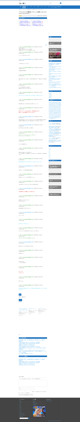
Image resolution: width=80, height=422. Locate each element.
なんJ (34, 6)
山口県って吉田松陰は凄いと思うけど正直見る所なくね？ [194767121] (29, 346)
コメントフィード (35, 403)
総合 (20, 6)
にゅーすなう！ (56, 111)
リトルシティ (52, 115)
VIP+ (31, 6)
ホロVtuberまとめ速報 (54, 117)
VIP (27, 6)
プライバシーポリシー (56, 7)
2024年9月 (50, 93)
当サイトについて (52, 7)
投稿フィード (34, 402)
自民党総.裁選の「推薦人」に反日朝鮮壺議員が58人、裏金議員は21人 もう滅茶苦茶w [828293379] (55, 64)
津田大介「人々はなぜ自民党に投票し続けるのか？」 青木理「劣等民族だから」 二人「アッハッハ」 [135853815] (55, 85)
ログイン (34, 400)
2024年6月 (50, 97)
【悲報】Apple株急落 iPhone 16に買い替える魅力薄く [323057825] (29, 343)
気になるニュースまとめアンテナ (54, 113)
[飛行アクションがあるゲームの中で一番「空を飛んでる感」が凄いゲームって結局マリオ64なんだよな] (23, 312)
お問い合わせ (59, 6)
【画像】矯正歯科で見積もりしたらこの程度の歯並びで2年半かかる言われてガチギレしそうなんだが (55, 141)
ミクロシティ (57, 114)
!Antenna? (59, 110)
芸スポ (38, 6)
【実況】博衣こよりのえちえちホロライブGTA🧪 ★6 (27, 345)
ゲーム (45, 6)
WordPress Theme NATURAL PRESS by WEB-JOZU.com (54, 420)
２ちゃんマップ (52, 112)
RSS (48, 6)
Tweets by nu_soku (49, 400)
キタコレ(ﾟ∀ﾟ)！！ (51, 111)
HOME (19, 9)
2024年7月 (50, 96)
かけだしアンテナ (52, 116)
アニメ (42, 6)
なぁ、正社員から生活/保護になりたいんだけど (26, 353)
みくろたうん (56, 115)
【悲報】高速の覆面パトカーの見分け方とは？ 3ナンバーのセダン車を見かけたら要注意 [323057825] (55, 79)
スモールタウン (53, 114)
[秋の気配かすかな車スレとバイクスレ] (33, 312)
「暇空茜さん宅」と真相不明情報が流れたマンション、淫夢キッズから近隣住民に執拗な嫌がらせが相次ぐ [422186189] (55, 130)
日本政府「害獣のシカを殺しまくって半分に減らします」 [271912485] (29, 342)
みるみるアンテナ (53, 118)
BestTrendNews (56, 112)
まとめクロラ (56, 110)
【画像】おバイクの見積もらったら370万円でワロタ (27, 344)
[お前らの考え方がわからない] (43, 311)
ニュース (24, 6)
